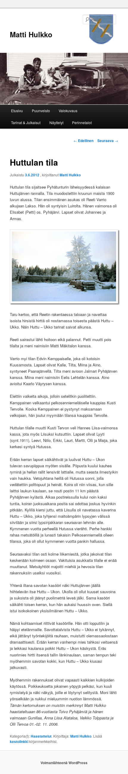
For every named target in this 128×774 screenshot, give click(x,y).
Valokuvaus (68, 110)
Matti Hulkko (31, 34)
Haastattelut (41, 736)
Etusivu (17, 110)
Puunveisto (41, 110)
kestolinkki (19, 741)
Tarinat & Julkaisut (25, 122)
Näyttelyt (56, 122)
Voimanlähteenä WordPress (64, 762)
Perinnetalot (82, 122)
